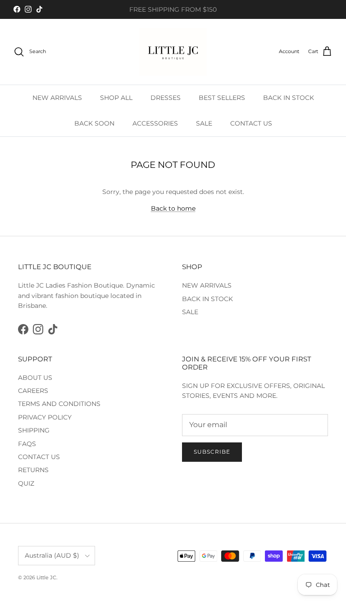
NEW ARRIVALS (57, 98)
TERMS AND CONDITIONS (59, 404)
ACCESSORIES (155, 123)
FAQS (27, 444)
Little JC (46, 577)
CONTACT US (251, 123)
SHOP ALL (116, 98)
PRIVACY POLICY (45, 417)
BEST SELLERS (222, 98)
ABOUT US (35, 378)
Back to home (173, 208)
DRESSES (165, 98)
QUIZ (26, 483)
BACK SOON (94, 123)
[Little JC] (173, 52)
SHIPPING (34, 430)
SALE (204, 123)
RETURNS (33, 470)
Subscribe (212, 451)
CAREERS (33, 391)
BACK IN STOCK (288, 98)
